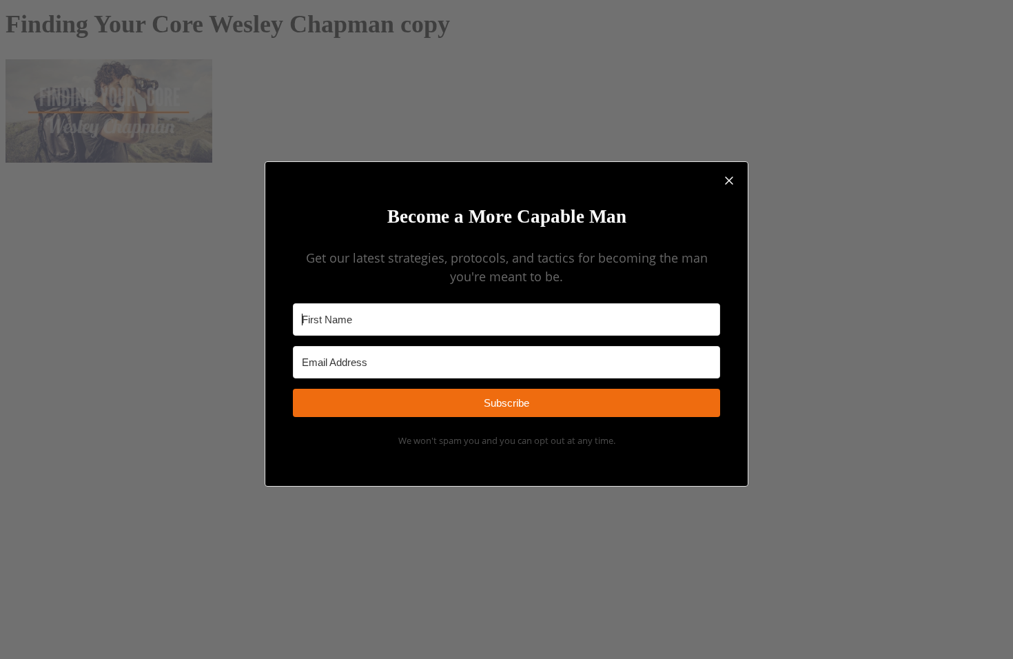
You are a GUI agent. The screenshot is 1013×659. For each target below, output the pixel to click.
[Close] (729, 180)
